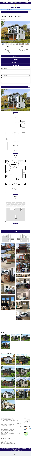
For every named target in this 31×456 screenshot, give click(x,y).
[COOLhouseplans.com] (15, 5)
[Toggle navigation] (29, 12)
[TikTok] (29, 1)
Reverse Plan (15, 112)
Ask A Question (16, 65)
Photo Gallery (15, 231)
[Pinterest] (25, 1)
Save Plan (16, 59)
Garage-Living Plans (6, 9)
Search (18, 420)
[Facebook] (27, 1)
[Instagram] (28, 1)
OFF (6, 19)
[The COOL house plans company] (26, 433)
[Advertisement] (15, 326)
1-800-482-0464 (27, 421)
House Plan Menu (3, 12)
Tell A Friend (16, 62)
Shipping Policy (19, 423)
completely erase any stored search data (18, 450)
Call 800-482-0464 (15, 7)
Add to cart (15, 56)
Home (2, 9)
